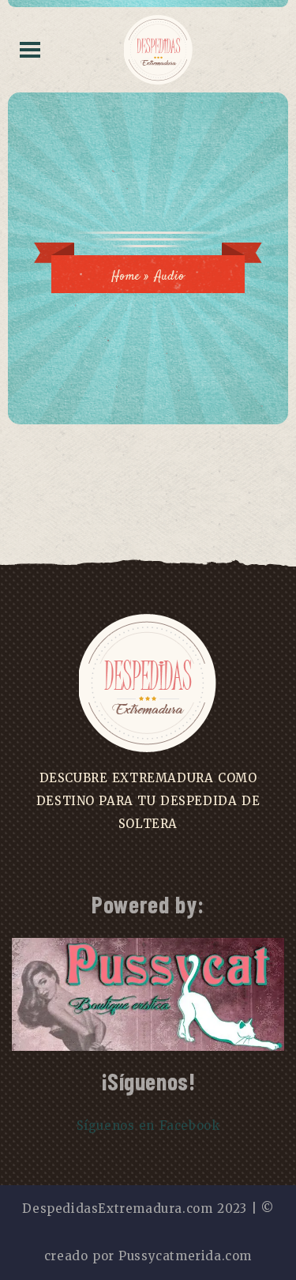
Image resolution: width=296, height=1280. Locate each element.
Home (125, 277)
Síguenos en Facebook (148, 1125)
